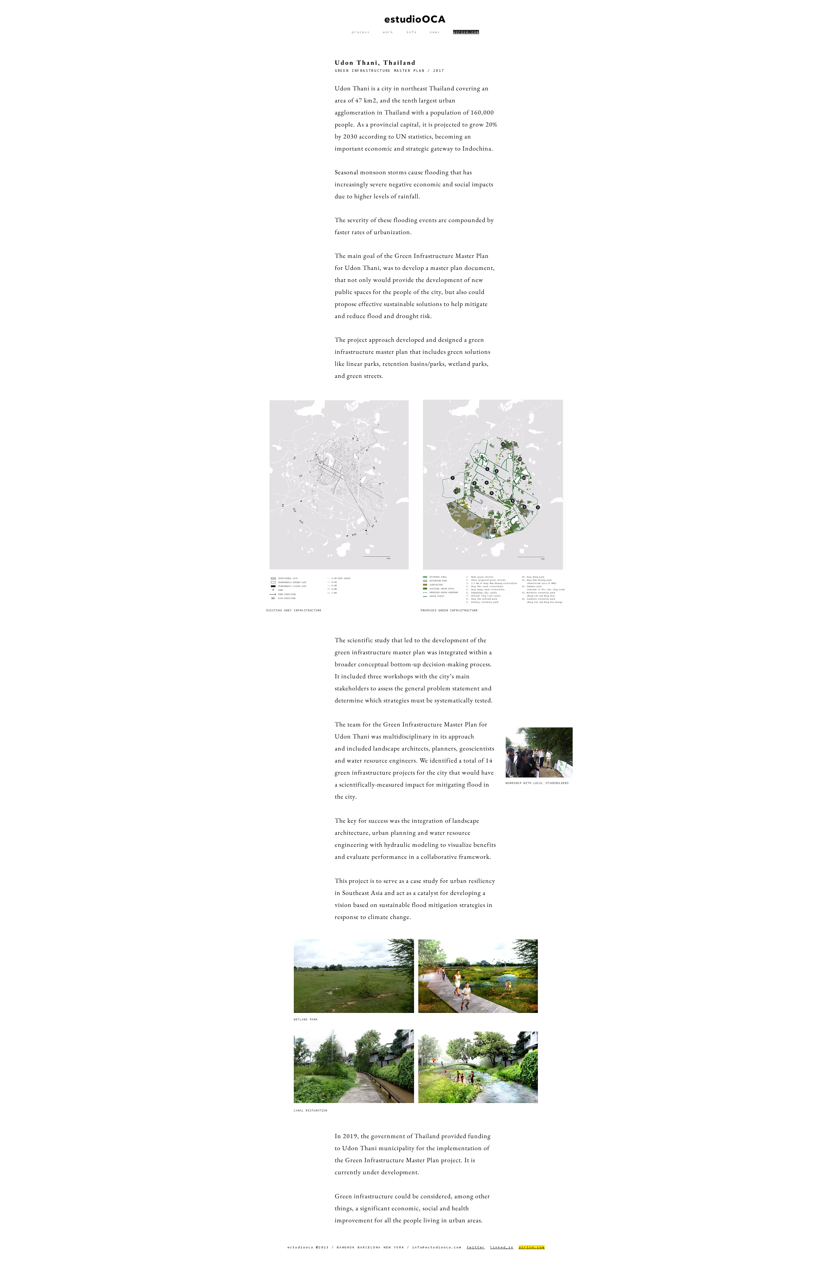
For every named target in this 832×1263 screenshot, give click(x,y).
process (361, 32)
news (435, 32)
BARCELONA (369, 1247)
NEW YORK (394, 1247)
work (388, 32)
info (411, 32)
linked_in (502, 1247)
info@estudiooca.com (437, 1247)
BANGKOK (346, 1247)
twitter (476, 1247)
